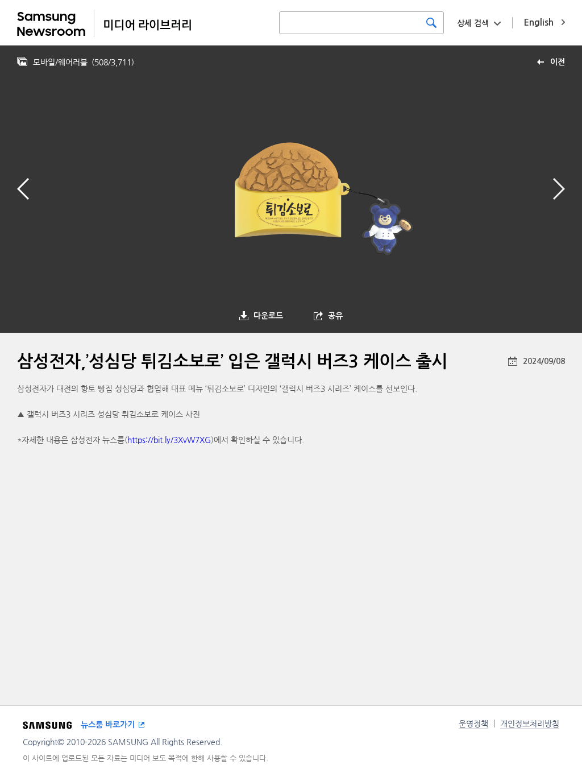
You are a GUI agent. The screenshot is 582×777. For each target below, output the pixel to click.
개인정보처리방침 (529, 723)
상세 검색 (473, 23)
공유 (335, 316)
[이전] (23, 189)
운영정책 (473, 723)
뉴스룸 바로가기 (108, 725)
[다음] (559, 189)
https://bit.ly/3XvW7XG (169, 439)
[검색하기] (431, 23)
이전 (557, 62)
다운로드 (268, 316)
